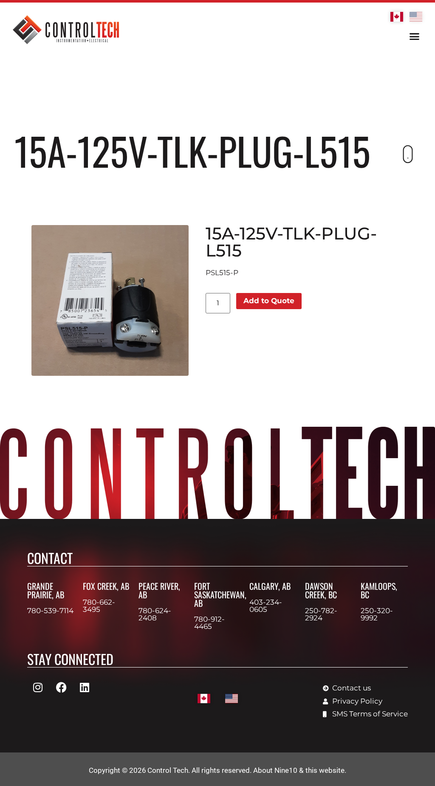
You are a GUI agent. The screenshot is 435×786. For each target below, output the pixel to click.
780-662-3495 (99, 606)
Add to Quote (268, 300)
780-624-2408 (154, 614)
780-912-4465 (209, 623)
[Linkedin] (84, 687)
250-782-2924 (321, 614)
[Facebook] (61, 687)
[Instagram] (37, 687)
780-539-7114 (50, 610)
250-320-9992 (377, 614)
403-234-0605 (265, 606)
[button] (414, 36)
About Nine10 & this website (299, 770)
